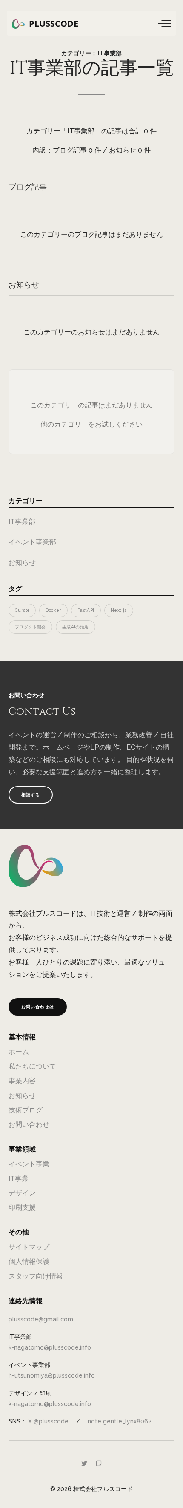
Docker (53, 610)
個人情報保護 (29, 1261)
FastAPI (85, 610)
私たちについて (32, 1066)
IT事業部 (22, 522)
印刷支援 (22, 1207)
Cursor (22, 610)
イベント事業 (29, 1164)
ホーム (19, 1052)
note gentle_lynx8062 (120, 1421)
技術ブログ (26, 1110)
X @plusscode (48, 1421)
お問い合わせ (29, 1124)
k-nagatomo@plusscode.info (50, 1347)
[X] (84, 1463)
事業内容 (22, 1081)
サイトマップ (29, 1247)
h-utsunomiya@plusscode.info (52, 1375)
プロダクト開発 (30, 626)
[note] (98, 1463)
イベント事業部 (32, 542)
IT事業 (19, 1178)
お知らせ (22, 562)
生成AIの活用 (75, 626)
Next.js (119, 610)
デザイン (22, 1193)
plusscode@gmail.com (41, 1319)
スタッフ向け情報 (36, 1276)
